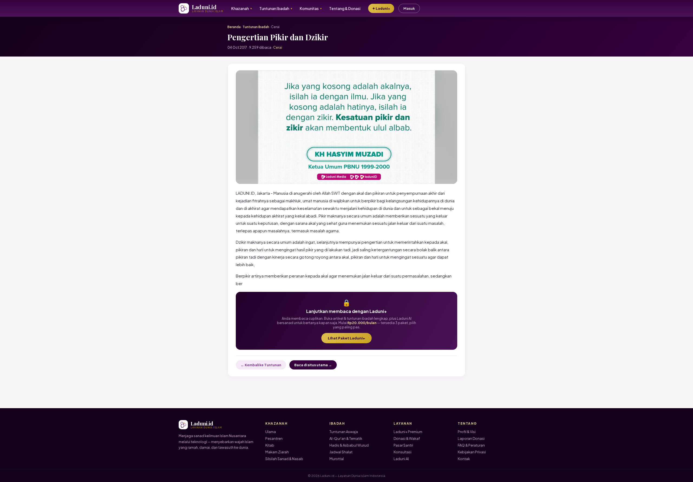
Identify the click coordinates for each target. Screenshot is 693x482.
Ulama (270, 432)
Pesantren (274, 438)
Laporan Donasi (471, 438)
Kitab (269, 445)
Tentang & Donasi (344, 8)
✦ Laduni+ (381, 8)
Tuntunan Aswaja (343, 432)
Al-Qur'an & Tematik (345, 438)
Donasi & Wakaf (407, 438)
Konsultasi (402, 452)
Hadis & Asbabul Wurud (349, 445)
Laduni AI (401, 459)
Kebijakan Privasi (472, 452)
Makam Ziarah (277, 452)
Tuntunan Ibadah (256, 27)
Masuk (409, 8)
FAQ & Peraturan (471, 445)
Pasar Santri (403, 445)
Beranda (234, 27)
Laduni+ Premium (408, 432)
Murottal (336, 459)
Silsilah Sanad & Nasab (284, 459)
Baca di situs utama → (313, 365)
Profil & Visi (467, 432)
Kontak (464, 459)
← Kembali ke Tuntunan (261, 365)
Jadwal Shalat (340, 452)
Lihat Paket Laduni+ (346, 338)
